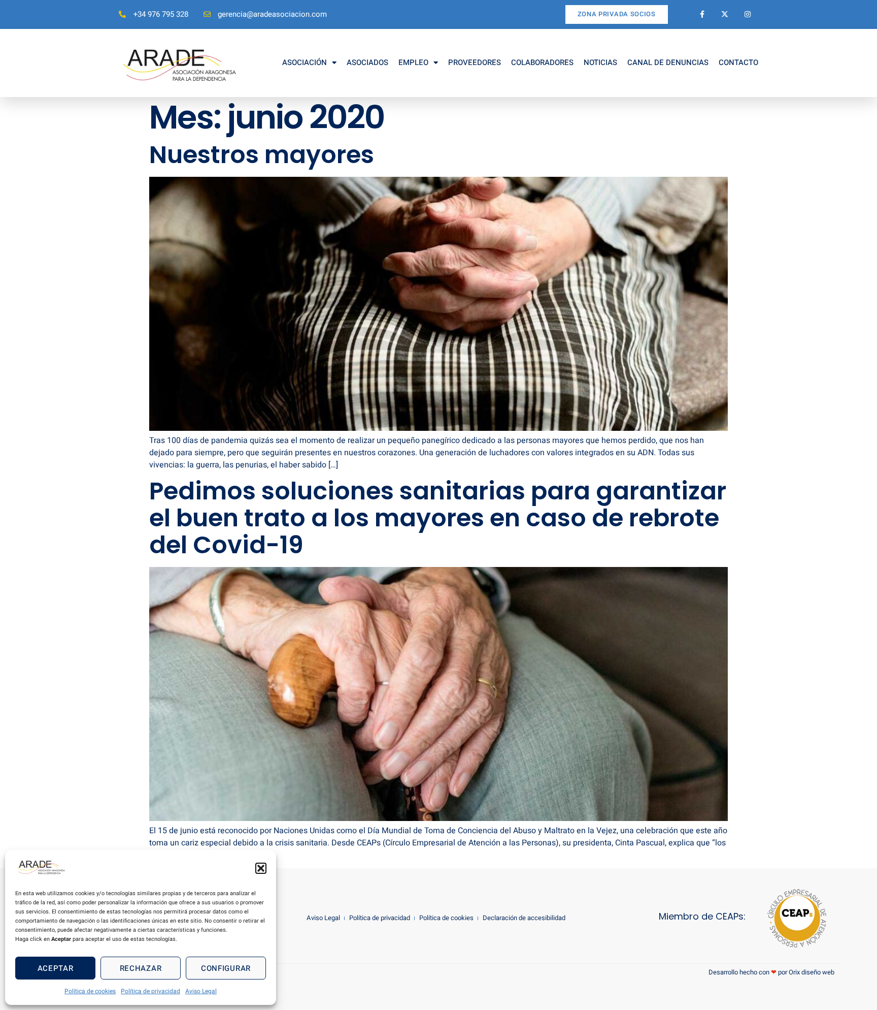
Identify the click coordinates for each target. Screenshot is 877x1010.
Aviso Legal (201, 991)
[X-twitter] (725, 14)
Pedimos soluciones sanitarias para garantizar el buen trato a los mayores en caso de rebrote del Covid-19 (437, 518)
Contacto (738, 62)
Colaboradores (542, 62)
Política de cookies (90, 991)
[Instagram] (747, 14)
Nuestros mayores (261, 155)
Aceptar (56, 968)
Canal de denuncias (668, 62)
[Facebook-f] (702, 14)
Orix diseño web (811, 972)
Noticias (600, 62)
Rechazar (141, 968)
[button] (261, 868)
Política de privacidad (150, 991)
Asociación (304, 62)
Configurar (226, 968)
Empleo (413, 62)
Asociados (367, 62)
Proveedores (474, 62)
